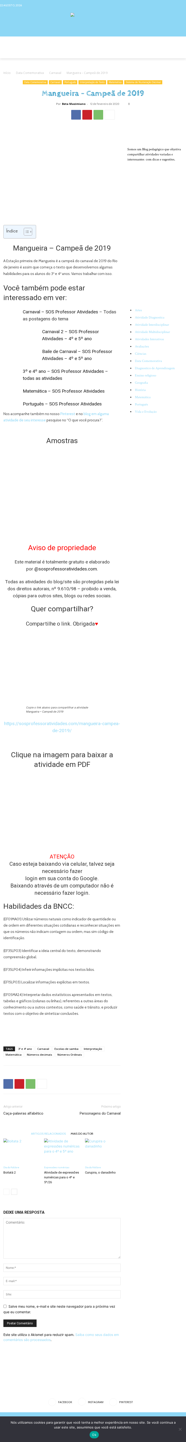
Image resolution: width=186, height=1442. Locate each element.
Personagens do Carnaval (100, 1113)
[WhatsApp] (98, 115)
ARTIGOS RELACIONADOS (48, 1133)
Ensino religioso (145, 375)
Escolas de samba (66, 1049)
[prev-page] (6, 1192)
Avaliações (142, 346)
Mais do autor (82, 1133)
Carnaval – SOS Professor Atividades (60, 312)
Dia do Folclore (11, 1167)
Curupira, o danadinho (100, 1172)
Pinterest (67, 414)
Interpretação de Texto (92, 82)
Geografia (141, 383)
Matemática (115, 82)
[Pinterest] (182, 5)
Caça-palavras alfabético (23, 1113)
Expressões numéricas (56, 1167)
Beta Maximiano (73, 104)
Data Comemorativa (30, 73)
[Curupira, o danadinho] (103, 1151)
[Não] (180, 1429)
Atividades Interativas (149, 339)
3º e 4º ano (25, 1049)
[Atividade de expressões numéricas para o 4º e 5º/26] (62, 1151)
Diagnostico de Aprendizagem (155, 368)
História (140, 390)
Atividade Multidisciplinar (152, 332)
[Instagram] (173, 5)
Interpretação (93, 1049)
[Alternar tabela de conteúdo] (25, 232)
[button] (178, 53)
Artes (138, 310)
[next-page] (14, 1192)
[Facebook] (163, 5)
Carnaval (55, 73)
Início (7, 73)
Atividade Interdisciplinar (152, 325)
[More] (110, 115)
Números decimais (39, 1054)
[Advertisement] (62, 1030)
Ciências (140, 354)
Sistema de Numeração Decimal (143, 82)
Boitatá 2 (9, 1172)
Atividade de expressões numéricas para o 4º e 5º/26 (61, 1177)
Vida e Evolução (146, 412)
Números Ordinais (69, 1054)
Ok (94, 1435)
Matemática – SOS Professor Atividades (64, 391)
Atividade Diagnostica (149, 317)
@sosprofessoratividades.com (65, 569)
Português (70, 82)
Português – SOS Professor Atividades (62, 404)
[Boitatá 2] (21, 1151)
